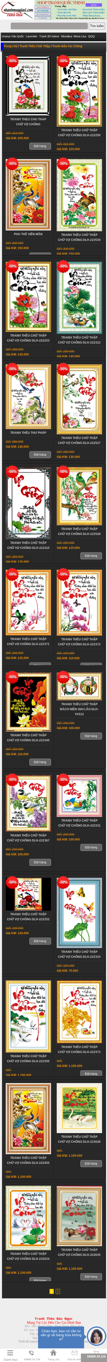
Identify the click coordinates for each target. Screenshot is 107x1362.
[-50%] (28, 114)
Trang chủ (10, 46)
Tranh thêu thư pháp (28, 433)
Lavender (31, 36)
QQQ (91, 36)
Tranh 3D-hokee (49, 36)
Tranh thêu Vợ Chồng (67, 46)
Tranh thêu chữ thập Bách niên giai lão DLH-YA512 (79, 709)
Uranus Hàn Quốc (13, 36)
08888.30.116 (96, 1356)
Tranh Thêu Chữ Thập (35, 46)
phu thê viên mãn (28, 234)
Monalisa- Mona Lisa (73, 36)
